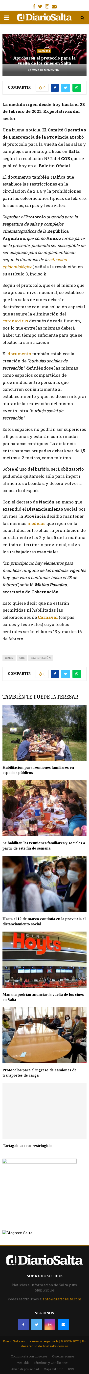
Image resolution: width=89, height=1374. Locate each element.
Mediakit (23, 1363)
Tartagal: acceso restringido (27, 1146)
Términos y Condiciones (51, 1363)
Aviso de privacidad (25, 1369)
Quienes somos (63, 1356)
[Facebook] (23, 1324)
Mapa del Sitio (53, 1369)
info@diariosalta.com (62, 1299)
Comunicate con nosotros (29, 1356)
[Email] (63, 1324)
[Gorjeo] (36, 1324)
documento (19, 353)
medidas (36, 523)
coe (21, 658)
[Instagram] (49, 1324)
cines (9, 658)
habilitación (41, 658)
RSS (71, 1369)
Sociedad (44, 51)
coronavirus (15, 321)
